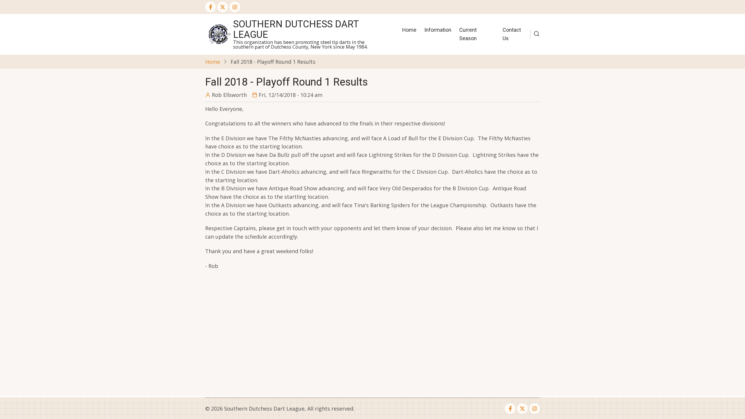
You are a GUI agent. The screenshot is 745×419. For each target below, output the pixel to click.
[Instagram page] (235, 7)
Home (409, 30)
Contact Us (512, 34)
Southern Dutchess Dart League (296, 29)
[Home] (219, 33)
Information (437, 30)
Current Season (468, 34)
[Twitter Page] (222, 7)
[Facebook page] (210, 7)
